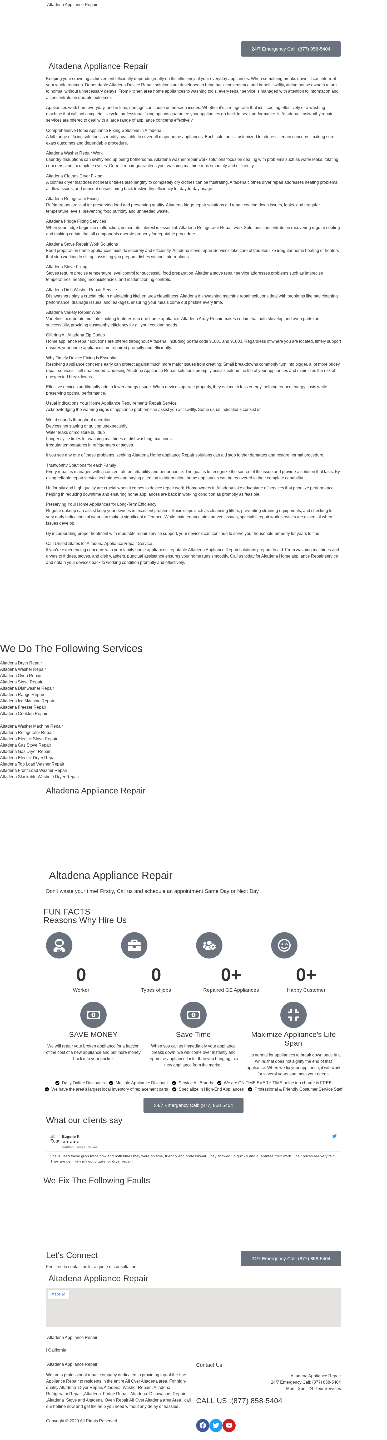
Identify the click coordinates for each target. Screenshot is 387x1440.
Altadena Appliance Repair (71, 4)
